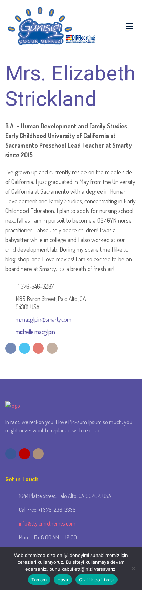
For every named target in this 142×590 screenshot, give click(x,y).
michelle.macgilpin (35, 332)
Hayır (63, 579)
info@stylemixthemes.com (47, 523)
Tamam (39, 579)
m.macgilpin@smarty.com (43, 319)
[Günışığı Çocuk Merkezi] (52, 26)
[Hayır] (133, 568)
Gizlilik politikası (96, 579)
